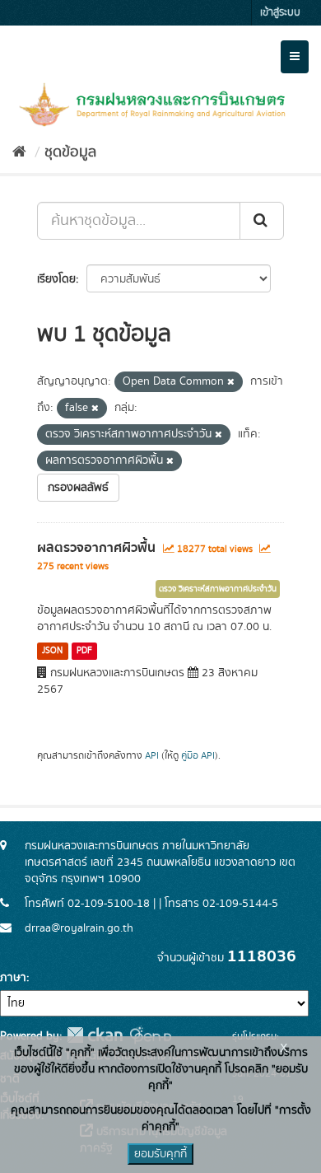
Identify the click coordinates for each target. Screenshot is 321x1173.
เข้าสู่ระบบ (280, 13)
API (152, 756)
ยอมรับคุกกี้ (160, 1154)
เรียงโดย (56, 279)
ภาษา (13, 978)
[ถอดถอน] (231, 382)
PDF (84, 650)
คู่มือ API (198, 756)
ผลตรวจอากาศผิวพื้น (96, 547)
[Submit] (262, 221)
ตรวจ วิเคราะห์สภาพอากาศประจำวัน (218, 589)
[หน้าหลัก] (19, 152)
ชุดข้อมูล (70, 152)
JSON (52, 650)
